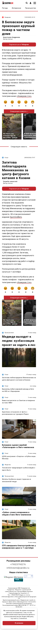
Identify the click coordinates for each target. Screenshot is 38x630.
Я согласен (19, 623)
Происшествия (9, 332)
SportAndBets (16, 217)
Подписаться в (19, 44)
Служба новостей (10, 181)
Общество (8, 464)
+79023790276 (18, 564)
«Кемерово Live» (24, 96)
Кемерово (8, 17)
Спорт (6, 157)
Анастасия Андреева (11, 37)
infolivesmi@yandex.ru (18, 568)
